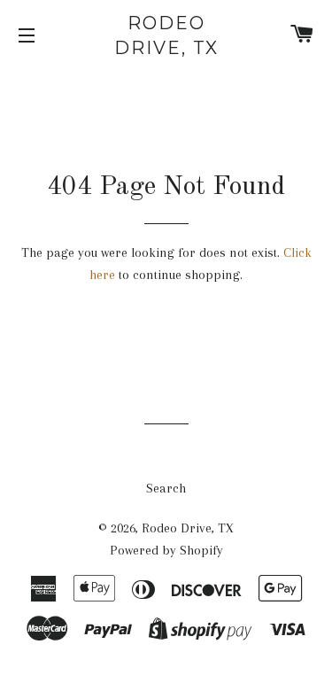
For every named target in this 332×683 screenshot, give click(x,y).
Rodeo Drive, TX (166, 35)
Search (166, 488)
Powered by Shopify (166, 550)
